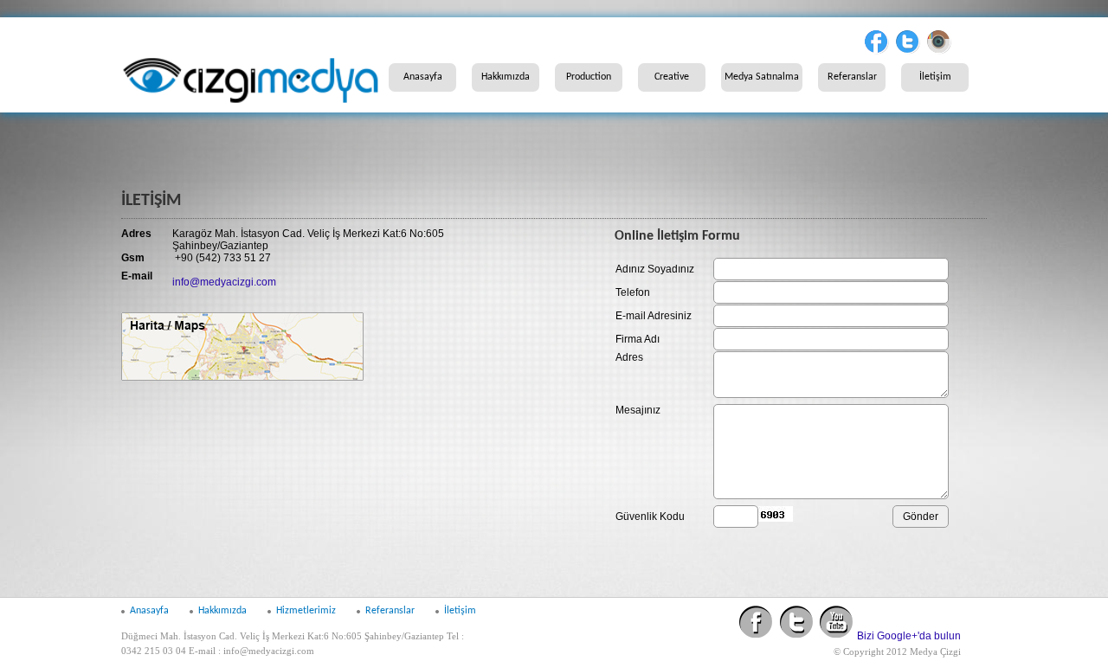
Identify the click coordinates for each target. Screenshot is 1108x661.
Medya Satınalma (762, 77)
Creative (671, 77)
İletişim (935, 77)
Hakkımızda (505, 77)
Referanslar (852, 77)
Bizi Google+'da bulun (909, 636)
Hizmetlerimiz (306, 611)
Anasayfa (422, 77)
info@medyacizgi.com (224, 282)
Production (588, 77)
